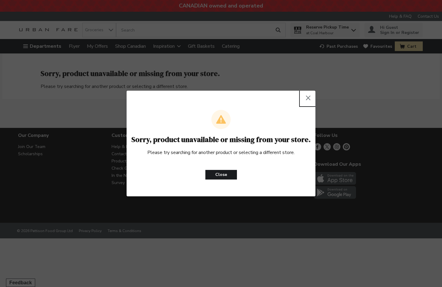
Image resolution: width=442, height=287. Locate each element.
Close (221, 174)
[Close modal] (308, 98)
